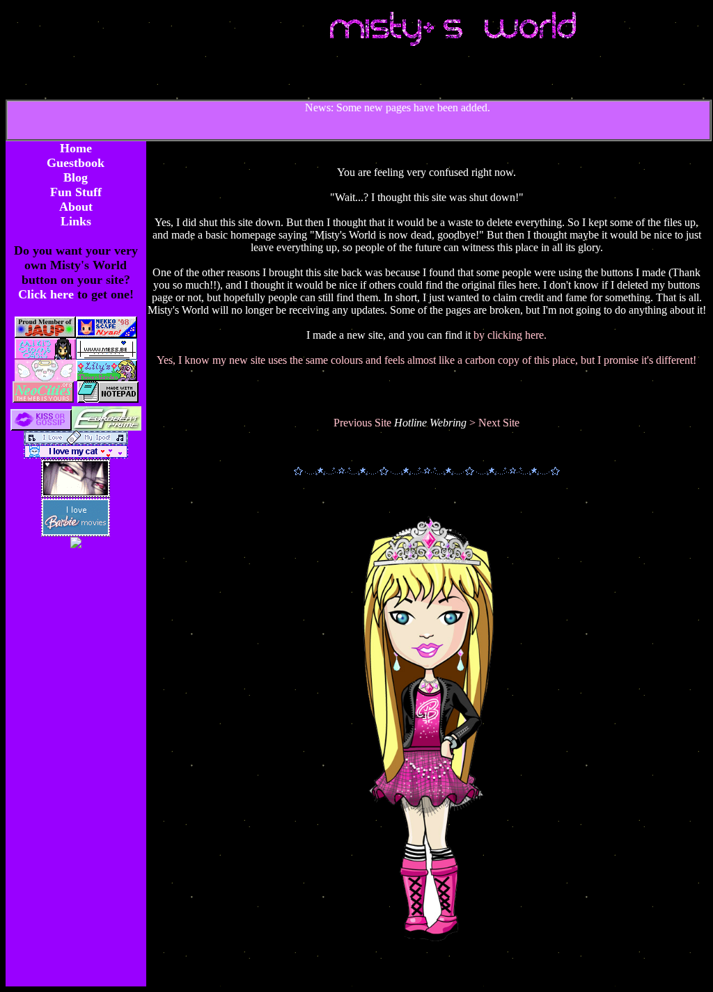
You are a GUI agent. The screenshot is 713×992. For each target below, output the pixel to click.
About (76, 207)
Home (76, 148)
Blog (75, 177)
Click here (47, 294)
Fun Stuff (76, 192)
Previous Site (364, 423)
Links (76, 221)
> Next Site (494, 423)
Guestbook (75, 163)
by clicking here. (510, 335)
